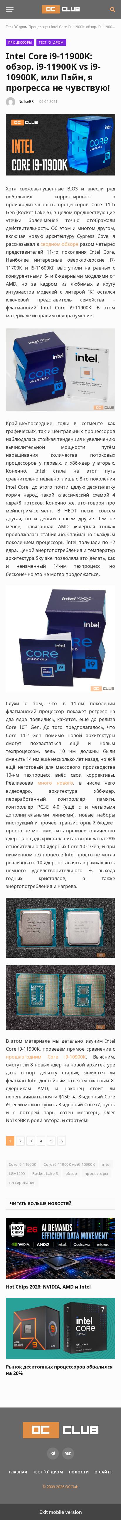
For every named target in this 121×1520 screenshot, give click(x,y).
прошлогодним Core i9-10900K (46, 1057)
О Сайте (103, 1472)
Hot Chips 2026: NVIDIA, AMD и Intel (48, 1287)
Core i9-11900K (22, 1164)
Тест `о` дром (17, 26)
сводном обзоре (60, 244)
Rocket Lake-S (45, 1173)
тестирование (22, 1182)
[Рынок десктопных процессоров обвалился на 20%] (60, 1328)
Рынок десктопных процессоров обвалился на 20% (59, 1370)
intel (106, 1164)
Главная (18, 1472)
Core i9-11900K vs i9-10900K (69, 1164)
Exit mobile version (60, 1512)
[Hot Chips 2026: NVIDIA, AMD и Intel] (60, 1248)
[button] (10, 9)
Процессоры (39, 26)
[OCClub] (61, 9)
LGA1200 (17, 1173)
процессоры (96, 1173)
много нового (55, 783)
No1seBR (26, 101)
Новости (79, 1472)
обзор (71, 1173)
